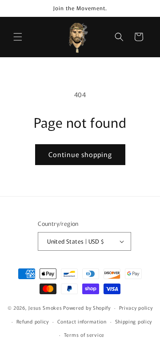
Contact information (82, 321)
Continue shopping (80, 154)
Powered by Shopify (87, 307)
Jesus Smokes (45, 307)
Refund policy (32, 321)
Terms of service (84, 334)
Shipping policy (133, 321)
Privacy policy (136, 307)
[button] (18, 37)
